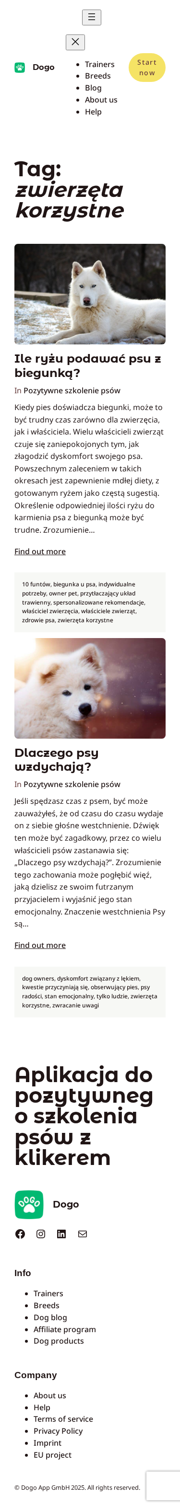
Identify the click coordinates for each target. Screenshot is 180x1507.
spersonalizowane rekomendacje (98, 602)
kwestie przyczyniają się (55, 987)
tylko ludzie (112, 996)
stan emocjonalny (69, 996)
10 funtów (36, 584)
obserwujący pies (114, 987)
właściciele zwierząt (108, 611)
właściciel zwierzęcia (50, 611)
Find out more (40, 551)
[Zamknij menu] (75, 42)
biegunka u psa (74, 584)
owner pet (63, 593)
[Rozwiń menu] (91, 17)
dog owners (38, 978)
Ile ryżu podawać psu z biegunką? (87, 365)
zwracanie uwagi (75, 1005)
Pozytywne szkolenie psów (72, 390)
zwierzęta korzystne (85, 620)
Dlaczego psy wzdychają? (56, 760)
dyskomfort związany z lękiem (98, 978)
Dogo (44, 67)
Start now (146, 67)
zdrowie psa (38, 620)
